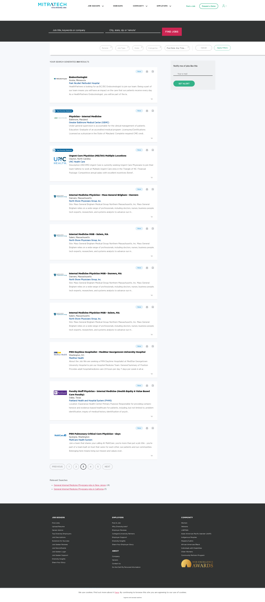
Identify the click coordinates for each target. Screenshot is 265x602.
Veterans (184, 526)
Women (184, 523)
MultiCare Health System (80, 440)
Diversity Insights (58, 559)
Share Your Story (58, 562)
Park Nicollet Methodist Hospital (84, 83)
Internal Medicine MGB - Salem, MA (88, 234)
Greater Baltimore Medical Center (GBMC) (89, 122)
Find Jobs (56, 523)
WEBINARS (118, 6)
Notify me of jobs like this (185, 66)
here (117, 592)
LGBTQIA (184, 530)
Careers (115, 560)
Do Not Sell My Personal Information (126, 567)
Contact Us (116, 563)
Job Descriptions (59, 537)
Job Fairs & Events (59, 548)
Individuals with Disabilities (191, 548)
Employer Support (119, 537)
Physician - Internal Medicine (85, 116)
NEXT (107, 467)
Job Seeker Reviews (60, 544)
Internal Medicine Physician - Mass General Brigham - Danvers (103, 195)
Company (116, 556)
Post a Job (190, 6)
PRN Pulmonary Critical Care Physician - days (94, 434)
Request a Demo (209, 6)
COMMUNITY (138, 6)
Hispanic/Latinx (187, 541)
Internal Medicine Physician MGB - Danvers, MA (95, 273)
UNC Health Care (77, 162)
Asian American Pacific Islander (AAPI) (196, 534)
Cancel (204, 48)
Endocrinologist (78, 77)
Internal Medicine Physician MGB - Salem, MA (94, 312)
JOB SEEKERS (94, 6)
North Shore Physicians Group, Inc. (85, 201)
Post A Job (116, 523)
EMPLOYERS (162, 6)
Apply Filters (222, 48)
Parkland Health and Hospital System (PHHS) (90, 400)
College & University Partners (123, 534)
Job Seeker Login (59, 552)
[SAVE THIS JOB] (153, 71)
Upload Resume (58, 526)
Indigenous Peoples (189, 537)
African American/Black (190, 544)
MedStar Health (76, 358)
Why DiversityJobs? (120, 526)
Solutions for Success (60, 541)
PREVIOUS (57, 467)
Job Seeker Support (60, 555)
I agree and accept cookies (132, 597)
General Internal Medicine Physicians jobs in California (79, 489)
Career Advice (57, 530)
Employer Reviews (119, 530)
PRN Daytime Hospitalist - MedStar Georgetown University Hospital (107, 352)
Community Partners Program (193, 555)
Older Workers (187, 552)
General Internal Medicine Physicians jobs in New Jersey (80, 485)
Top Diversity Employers (61, 534)
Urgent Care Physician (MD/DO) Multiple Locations (97, 155)
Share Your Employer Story (123, 544)
